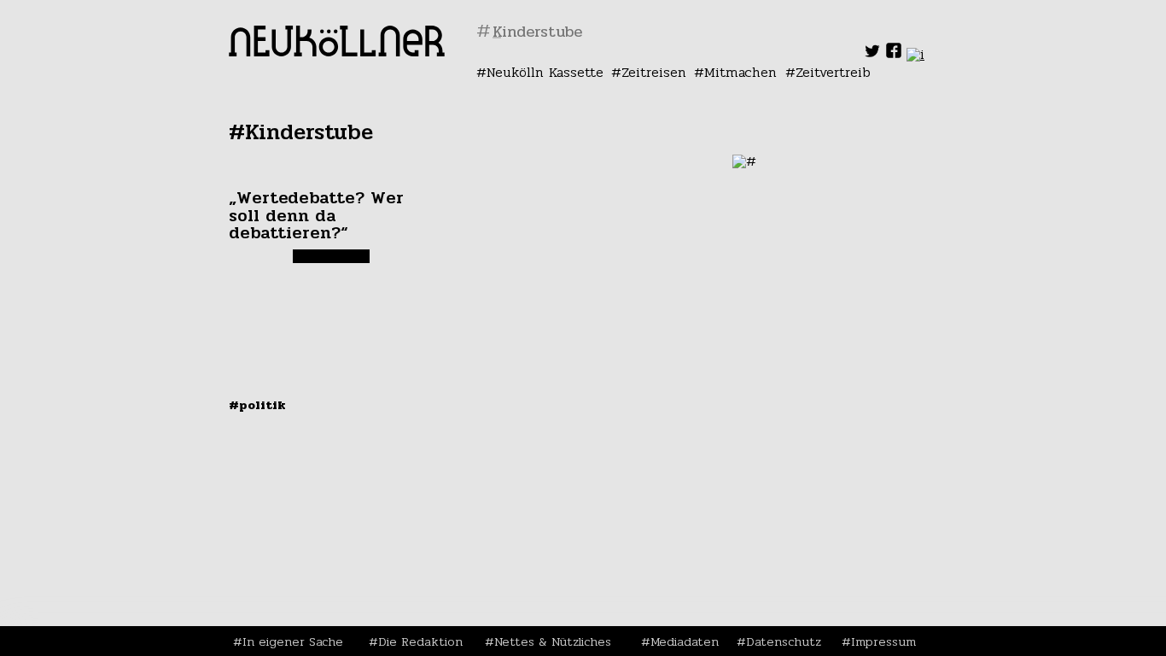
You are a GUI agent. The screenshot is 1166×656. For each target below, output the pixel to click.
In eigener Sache (292, 641)
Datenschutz (783, 641)
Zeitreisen (653, 72)
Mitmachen (740, 72)
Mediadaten (684, 641)
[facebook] (893, 54)
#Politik (257, 404)
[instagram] (915, 54)
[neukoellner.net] (337, 51)
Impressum (883, 641)
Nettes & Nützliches (552, 641)
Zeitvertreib (833, 72)
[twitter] (872, 54)
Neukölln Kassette (545, 72)
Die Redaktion (420, 641)
